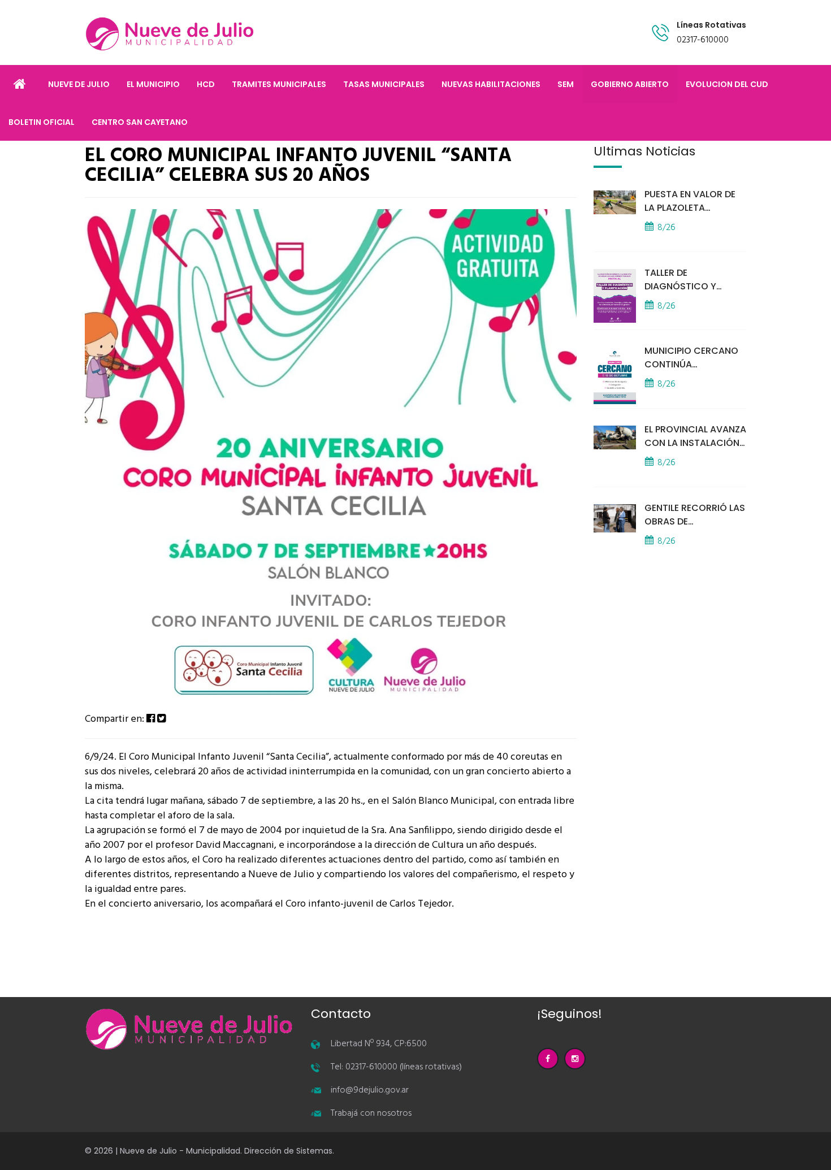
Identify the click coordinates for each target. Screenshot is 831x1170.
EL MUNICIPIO (153, 84)
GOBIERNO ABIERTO (630, 84)
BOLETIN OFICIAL (41, 122)
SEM (565, 84)
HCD (206, 84)
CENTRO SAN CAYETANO (140, 122)
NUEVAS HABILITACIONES (491, 84)
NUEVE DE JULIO (79, 84)
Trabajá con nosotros (371, 1113)
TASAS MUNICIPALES (384, 84)
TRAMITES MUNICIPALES (279, 84)
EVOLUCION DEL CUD (727, 84)
